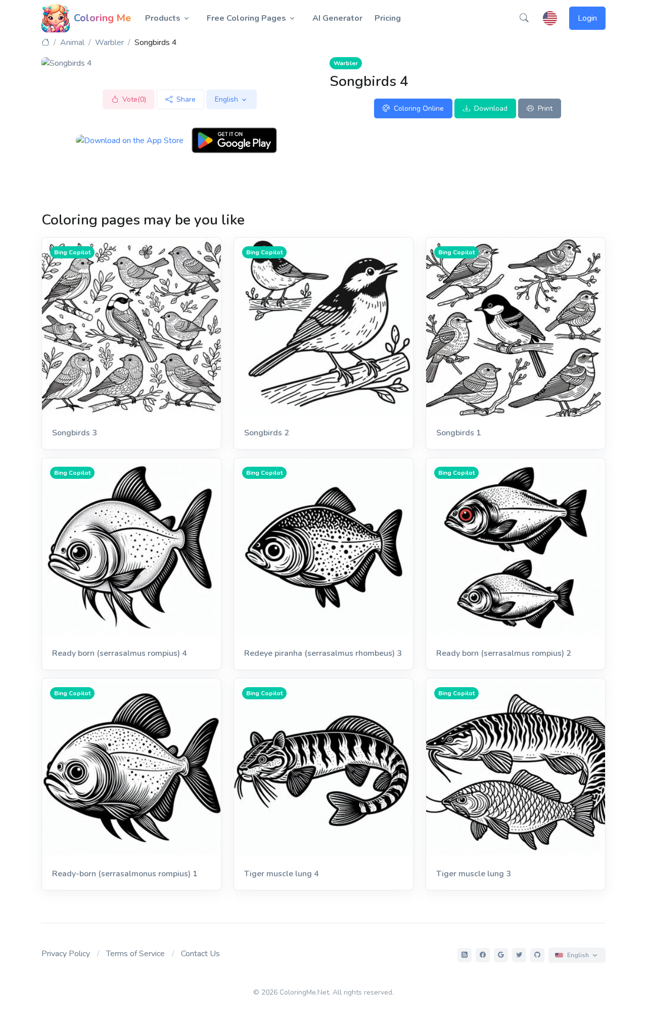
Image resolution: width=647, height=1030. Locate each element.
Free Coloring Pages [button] (246, 18)
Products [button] (162, 18)
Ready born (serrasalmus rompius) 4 (119, 653)
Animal (72, 42)
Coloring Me (102, 18)
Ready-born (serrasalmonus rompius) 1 (125, 873)
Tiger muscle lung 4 (281, 873)
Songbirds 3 (74, 432)
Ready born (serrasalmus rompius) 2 (503, 653)
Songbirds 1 (458, 432)
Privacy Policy (65, 953)
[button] (524, 18)
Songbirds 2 (266, 432)
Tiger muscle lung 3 (473, 873)
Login (587, 18)
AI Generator (337, 18)
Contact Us (200, 953)
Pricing (388, 18)
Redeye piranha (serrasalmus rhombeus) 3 (323, 653)
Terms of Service (135, 953)
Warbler (109, 42)
